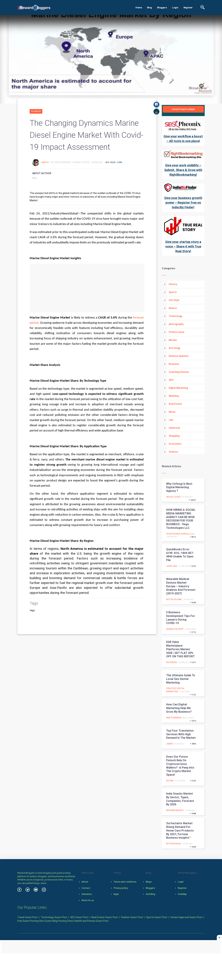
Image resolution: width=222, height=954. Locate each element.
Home (138, 7)
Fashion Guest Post (132, 917)
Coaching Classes (179, 372)
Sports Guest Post (156, 917)
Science (173, 451)
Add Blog (150, 894)
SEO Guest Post (79, 917)
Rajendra (171, 662)
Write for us (88, 900)
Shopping (174, 435)
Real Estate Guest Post (104, 917)
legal (116, 894)
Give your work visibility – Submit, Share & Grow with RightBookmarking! (183, 169)
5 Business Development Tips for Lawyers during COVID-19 (180, 618)
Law (171, 419)
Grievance (87, 894)
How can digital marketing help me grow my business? (179, 708)
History (173, 284)
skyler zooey (173, 497)
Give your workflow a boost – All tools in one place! (183, 138)
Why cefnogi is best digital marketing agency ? (179, 487)
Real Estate (175, 403)
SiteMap (182, 894)
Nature (173, 308)
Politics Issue (176, 332)
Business (36, 111)
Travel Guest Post (27, 917)
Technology (175, 316)
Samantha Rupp (174, 629)
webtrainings (173, 717)
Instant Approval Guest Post (186, 917)
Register (188, 7)
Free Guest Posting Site (30, 920)
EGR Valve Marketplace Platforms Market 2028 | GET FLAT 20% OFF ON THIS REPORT (180, 649)
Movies (173, 340)
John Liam (171, 566)
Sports (173, 292)
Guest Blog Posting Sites (59, 920)
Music (172, 411)
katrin (169, 780)
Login (175, 7)
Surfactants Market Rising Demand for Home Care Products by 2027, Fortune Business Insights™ (180, 830)
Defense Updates (179, 356)
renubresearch (174, 810)
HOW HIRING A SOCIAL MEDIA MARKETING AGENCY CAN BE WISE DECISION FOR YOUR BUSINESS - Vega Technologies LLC (180, 518)
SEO (171, 380)
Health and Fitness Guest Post (92, 920)
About (85, 881)
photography (176, 324)
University (174, 427)
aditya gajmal (174, 599)
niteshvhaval (173, 843)
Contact (86, 888)
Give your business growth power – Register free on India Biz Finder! (183, 202)
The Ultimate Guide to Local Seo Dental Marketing (180, 679)
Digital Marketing (178, 388)
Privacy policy (121, 888)
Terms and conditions (125, 881)
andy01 (45, 162)
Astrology (174, 348)
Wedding (174, 396)
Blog (149, 7)
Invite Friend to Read (183, 109)
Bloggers (162, 7)
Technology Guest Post (54, 917)
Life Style (174, 300)
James (169, 744)
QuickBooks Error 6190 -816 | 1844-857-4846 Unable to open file (180, 555)
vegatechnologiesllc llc (180, 534)
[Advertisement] (87, 288)
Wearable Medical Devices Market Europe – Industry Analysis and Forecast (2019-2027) (180, 586)
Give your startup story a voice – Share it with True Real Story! (183, 246)
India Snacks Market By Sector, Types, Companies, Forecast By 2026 (180, 799)
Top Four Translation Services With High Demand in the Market (181, 734)
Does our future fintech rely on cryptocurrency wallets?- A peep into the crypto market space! (180, 765)
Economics (175, 443)
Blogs (149, 881)
